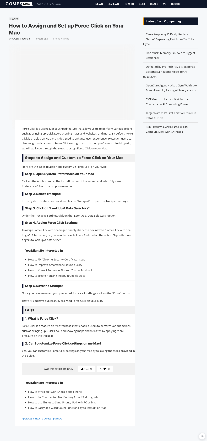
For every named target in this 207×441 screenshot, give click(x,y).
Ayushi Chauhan (21, 38)
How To (129, 4)
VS (164, 4)
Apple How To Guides (39, 418)
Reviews (113, 4)
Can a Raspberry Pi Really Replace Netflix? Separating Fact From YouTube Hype (169, 39)
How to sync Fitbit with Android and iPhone (55, 392)
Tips (53, 418)
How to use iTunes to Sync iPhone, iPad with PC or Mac (62, 402)
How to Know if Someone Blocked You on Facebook (60, 270)
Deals (154, 4)
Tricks (59, 418)
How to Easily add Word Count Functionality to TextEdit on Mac (67, 408)
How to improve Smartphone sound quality (55, 265)
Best (142, 4)
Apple (25, 418)
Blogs (175, 4)
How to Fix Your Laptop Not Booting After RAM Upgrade (63, 397)
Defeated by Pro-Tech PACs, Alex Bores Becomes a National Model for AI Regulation (169, 71)
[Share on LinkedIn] (7, 134)
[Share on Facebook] (7, 127)
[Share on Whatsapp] (7, 138)
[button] (202, 436)
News (99, 4)
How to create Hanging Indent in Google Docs (56, 275)
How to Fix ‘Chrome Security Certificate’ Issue (56, 259)
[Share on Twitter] (7, 131)
